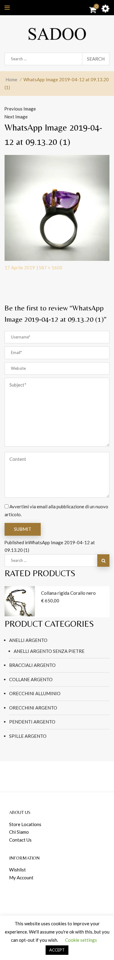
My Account (21, 877)
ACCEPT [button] (57, 950)
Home (11, 79)
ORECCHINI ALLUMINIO (34, 693)
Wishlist (17, 869)
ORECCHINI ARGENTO (33, 707)
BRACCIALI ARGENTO (32, 665)
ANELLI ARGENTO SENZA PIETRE (49, 651)
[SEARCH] (103, 560)
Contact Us (20, 840)
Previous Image (20, 108)
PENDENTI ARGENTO (32, 721)
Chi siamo (19, 832)
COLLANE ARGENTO (31, 679)
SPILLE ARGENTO (28, 736)
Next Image (16, 116)
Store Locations (25, 824)
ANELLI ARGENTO (28, 640)
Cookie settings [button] (81, 940)
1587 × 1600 (49, 267)
